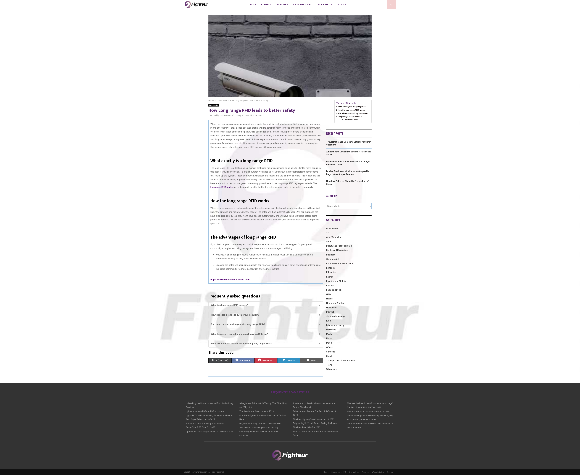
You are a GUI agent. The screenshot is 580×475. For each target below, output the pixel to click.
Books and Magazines (337, 250)
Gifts (328, 294)
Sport (329, 356)
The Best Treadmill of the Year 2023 (364, 407)
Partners (282, 4)
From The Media (302, 4)
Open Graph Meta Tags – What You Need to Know (209, 431)
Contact (266, 4)
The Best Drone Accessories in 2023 (256, 411)
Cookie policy (324, 4)
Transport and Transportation (341, 360)
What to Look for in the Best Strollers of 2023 (368, 411)
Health (329, 298)
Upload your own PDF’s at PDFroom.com (205, 411)
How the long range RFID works (351, 110)
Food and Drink (333, 290)
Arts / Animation (334, 237)
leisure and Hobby (335, 325)
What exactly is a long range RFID (352, 106)
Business (330, 255)
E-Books (330, 268)
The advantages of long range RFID (353, 113)
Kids (328, 321)
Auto (328, 241)
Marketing (331, 329)
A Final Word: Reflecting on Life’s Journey (258, 427)
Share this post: (351, 120)
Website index (378, 472)
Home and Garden (335, 303)
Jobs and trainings (335, 316)
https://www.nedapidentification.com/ (230, 279)
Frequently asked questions (350, 117)
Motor (329, 338)
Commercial (213, 105)
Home (253, 4)
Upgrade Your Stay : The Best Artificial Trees (260, 423)
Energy (329, 277)
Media (329, 334)
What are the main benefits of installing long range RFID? (266, 343)
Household (331, 307)
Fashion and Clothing (336, 281)
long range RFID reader (221, 187)
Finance (330, 285)
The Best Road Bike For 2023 (306, 427)
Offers (329, 347)
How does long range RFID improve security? (266, 314)
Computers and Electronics (339, 263)
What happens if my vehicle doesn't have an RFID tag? (266, 334)
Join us (342, 4)
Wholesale (331, 369)
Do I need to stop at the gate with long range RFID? (266, 324)
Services (330, 352)
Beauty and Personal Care (339, 246)
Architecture (332, 228)
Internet (330, 312)
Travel (329, 365)
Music (329, 343)
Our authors (354, 472)
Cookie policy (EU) (338, 472)
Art (327, 232)
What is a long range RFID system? (266, 305)
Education (331, 272)
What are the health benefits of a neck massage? (370, 403)
